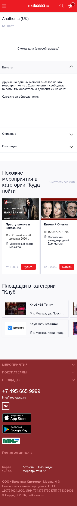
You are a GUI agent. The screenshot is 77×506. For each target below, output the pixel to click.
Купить (28, 267)
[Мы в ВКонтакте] (5, 406)
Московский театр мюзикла (21, 245)
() (38, 48)
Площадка (9, 146)
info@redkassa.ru (14, 397)
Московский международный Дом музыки (58, 240)
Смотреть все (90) (62, 182)
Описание (9, 133)
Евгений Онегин (56, 224)
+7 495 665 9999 (21, 391)
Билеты (7, 67)
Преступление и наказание (18, 226)
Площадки (45, 467)
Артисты (28, 467)
